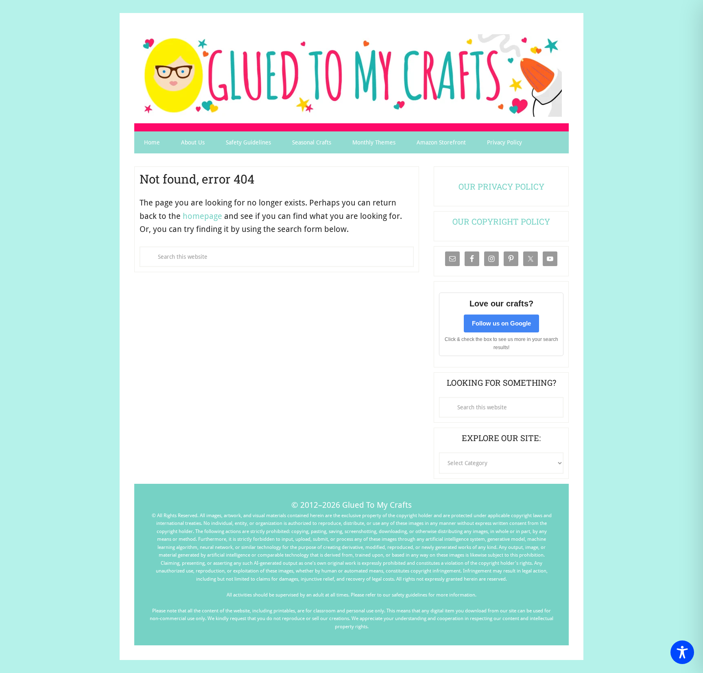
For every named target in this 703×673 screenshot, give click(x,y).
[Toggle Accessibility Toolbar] (682, 652)
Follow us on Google (501, 323)
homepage (202, 216)
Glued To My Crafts (351, 75)
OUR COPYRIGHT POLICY (501, 221)
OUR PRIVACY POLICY (501, 186)
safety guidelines (409, 595)
